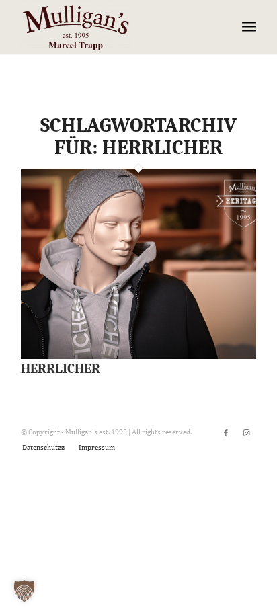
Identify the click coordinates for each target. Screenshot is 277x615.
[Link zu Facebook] (226, 433)
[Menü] (249, 27)
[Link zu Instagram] (246, 433)
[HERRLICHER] (138, 356)
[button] (24, 591)
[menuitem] (43, 447)
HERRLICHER (60, 368)
